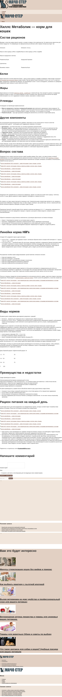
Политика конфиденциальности (9, 663)
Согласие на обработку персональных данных (12, 666)
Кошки (3, 12)
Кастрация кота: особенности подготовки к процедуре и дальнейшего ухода (19, 528)
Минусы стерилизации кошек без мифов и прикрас (26, 569)
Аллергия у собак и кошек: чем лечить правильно (13, 690)
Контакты (4, 660)
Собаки (3, 681)
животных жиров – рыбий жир (22, 93)
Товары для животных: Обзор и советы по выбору (25, 634)
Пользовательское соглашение (9, 665)
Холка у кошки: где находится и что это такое (12, 529)
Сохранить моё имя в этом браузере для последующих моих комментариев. (22, 473)
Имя (1, 470)
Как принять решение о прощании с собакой (12, 692)
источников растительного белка (9, 80)
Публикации (4, 661)
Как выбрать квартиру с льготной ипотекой (22, 584)
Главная (4, 11)
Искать (10, 478)
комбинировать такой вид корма (24, 277)
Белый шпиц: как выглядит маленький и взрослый (13, 527)
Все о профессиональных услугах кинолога (12, 695)
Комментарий (3, 467)
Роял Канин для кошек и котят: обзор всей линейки (13, 531)
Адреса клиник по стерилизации (9, 683)
